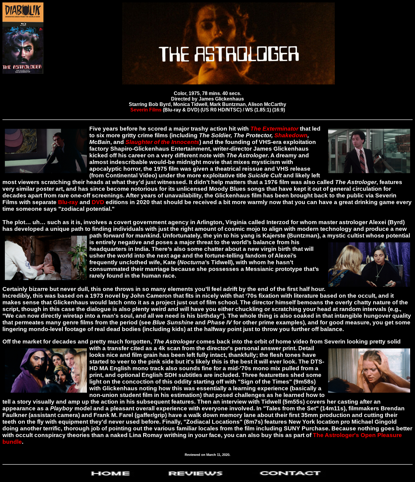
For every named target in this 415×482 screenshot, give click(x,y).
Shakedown (290, 135)
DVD (98, 202)
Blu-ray (68, 202)
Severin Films (146, 109)
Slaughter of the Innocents (162, 142)
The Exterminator (274, 128)
